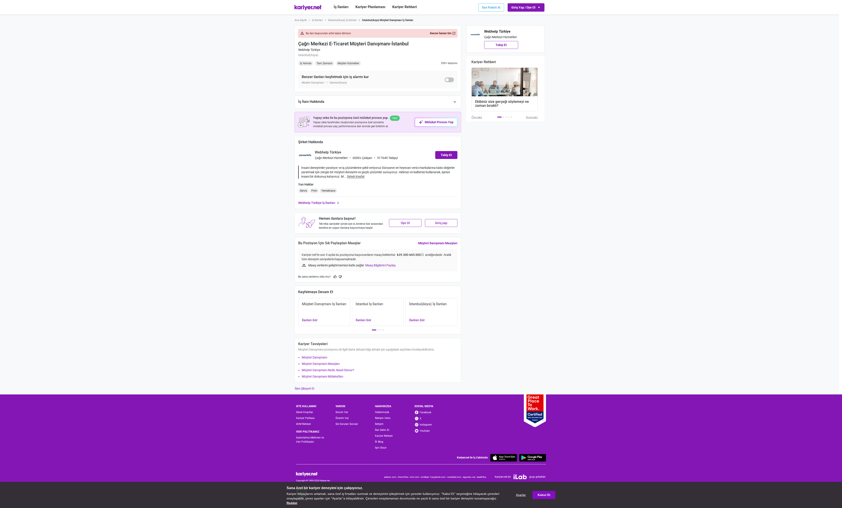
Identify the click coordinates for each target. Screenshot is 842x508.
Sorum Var (341, 412)
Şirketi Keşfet (356, 176)
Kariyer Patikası (305, 418)
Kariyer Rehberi (384, 435)
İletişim (379, 424)
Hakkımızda (382, 412)
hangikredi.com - (438, 477)
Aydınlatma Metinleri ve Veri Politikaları (310, 439)
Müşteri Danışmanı (314, 357)
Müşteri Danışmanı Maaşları (437, 243)
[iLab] (520, 476)
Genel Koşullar (304, 412)
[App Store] (503, 458)
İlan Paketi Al (491, 7)
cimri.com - (415, 477)
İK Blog (379, 441)
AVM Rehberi (303, 424)
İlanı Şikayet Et (304, 388)
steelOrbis (481, 477)
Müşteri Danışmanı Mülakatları (322, 376)
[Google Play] (532, 458)
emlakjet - (425, 477)
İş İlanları (341, 7)
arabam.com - (391, 477)
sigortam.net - (470, 477)
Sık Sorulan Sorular (346, 424)
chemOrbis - (404, 477)
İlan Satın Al (382, 429)
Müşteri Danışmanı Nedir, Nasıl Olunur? (328, 370)
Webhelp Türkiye (309, 50)
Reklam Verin (383, 418)
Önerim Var (342, 418)
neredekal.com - (455, 477)
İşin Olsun (381, 447)
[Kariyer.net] (313, 473)
